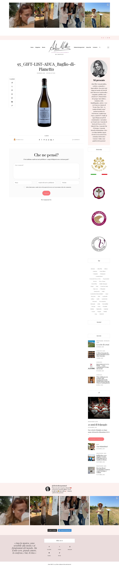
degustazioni (106, 278)
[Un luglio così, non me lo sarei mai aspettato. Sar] (21, 15)
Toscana (93, 306)
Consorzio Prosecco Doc (95, 278)
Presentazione (102, 301)
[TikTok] (103, 38)
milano (92, 299)
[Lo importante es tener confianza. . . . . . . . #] (46, 15)
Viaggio (99, 311)
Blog (98, 342)
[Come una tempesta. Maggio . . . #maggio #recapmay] (72, 15)
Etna (97, 286)
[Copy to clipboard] (12, 105)
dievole (95, 281)
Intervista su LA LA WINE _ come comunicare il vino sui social (102, 366)
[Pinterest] (12, 90)
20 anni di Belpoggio (97, 424)
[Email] (12, 94)
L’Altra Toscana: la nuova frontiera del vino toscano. (102, 354)
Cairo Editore (103, 271)
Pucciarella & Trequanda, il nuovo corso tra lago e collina (103, 470)
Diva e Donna (102, 281)
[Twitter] (105, 38)
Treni (99, 306)
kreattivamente (68, 564)
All (99, 392)
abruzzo (93, 268)
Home (32, 47)
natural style (104, 299)
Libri (99, 296)
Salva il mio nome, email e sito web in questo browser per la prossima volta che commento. (48, 187)
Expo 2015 (95, 288)
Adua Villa (20, 139)
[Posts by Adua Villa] (14, 139)
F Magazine (102, 288)
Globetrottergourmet (79, 47)
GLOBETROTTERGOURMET (97, 294)
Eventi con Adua (104, 286)
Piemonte (95, 301)
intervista (93, 296)
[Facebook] (101, 38)
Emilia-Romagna (103, 283)
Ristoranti (93, 304)
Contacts (95, 47)
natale (98, 299)
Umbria (92, 309)
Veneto (93, 311)
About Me (88, 47)
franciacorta (96, 291)
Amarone (95, 271)
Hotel (107, 294)
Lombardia (105, 296)
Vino (96, 314)
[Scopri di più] (99, 68)
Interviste (99, 336)
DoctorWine (94, 283)
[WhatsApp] (12, 98)
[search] (99, 47)
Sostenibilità (105, 304)
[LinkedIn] (12, 102)
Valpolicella (98, 309)
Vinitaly (105, 311)
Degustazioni (99, 340)
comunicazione (99, 276)
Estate (92, 286)
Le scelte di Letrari (102, 345)
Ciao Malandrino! (102, 447)
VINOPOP (101, 314)
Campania (95, 273)
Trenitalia (105, 306)
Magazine (37, 47)
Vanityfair (106, 309)
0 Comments (77, 139)
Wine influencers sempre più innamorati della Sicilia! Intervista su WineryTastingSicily (103, 380)
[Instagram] (107, 38)
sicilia (99, 304)
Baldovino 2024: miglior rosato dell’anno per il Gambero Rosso (101, 457)
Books (43, 47)
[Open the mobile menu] (108, 47)
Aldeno (106, 268)
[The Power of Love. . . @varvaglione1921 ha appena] (97, 15)
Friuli (103, 291)
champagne (102, 273)
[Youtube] (109, 38)
